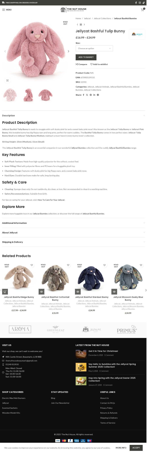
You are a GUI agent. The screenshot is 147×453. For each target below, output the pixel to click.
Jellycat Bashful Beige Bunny (19, 297)
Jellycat (87, 18)
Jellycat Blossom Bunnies (133, 306)
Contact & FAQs (107, 403)
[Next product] (84, 24)
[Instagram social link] (140, 3)
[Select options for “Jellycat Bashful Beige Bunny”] (5, 292)
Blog (53, 398)
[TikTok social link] (144, 3)
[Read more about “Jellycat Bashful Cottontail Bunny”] (41, 292)
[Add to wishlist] (31, 265)
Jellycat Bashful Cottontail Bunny (55, 298)
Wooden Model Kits (11, 413)
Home (78, 18)
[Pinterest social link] (91, 95)
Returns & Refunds (108, 413)
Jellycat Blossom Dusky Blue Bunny (128, 298)
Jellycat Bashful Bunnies (125, 18)
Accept (136, 448)
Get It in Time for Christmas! (103, 351)
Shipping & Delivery (109, 418)
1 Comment (109, 355)
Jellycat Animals (102, 86)
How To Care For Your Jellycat (51, 200)
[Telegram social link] (98, 95)
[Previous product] (77, 24)
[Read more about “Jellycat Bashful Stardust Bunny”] (78, 292)
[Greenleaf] (56, 329)
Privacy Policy (106, 408)
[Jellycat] (91, 329)
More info (121, 448)
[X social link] (87, 95)
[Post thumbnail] (81, 354)
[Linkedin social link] (94, 95)
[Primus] (127, 329)
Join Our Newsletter (60, 403)
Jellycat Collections (102, 18)
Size (78, 43)
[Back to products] (81, 24)
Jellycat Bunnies (78, 148)
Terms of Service (107, 423)
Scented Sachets (10, 408)
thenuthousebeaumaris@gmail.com (21, 360)
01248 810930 (12, 364)
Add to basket (86, 57)
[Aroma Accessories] (20, 329)
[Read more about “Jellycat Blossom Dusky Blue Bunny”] (114, 292)
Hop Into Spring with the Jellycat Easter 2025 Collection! (112, 379)
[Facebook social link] (136, 3)
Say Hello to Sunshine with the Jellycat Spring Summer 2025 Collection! (112, 365)
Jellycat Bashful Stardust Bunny (91, 297)
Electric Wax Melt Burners (13, 398)
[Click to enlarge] (7, 80)
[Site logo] (73, 9)
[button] (5, 51)
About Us (104, 398)
